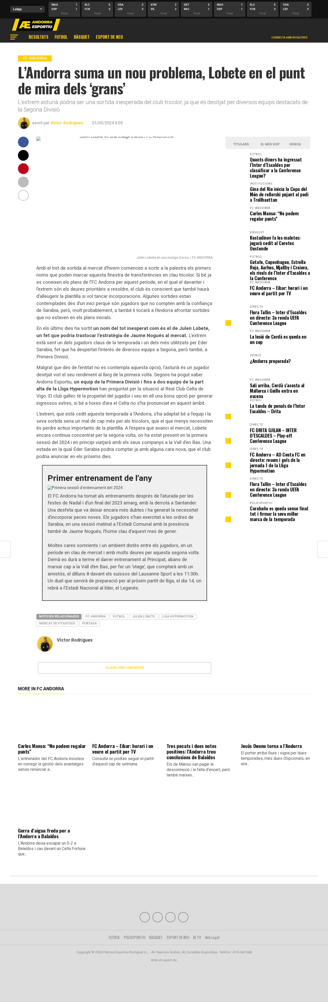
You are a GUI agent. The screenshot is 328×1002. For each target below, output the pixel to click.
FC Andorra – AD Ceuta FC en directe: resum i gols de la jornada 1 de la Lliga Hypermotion (277, 462)
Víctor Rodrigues (66, 122)
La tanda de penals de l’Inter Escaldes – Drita (277, 408)
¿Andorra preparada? (270, 360)
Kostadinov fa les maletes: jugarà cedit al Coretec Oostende (275, 243)
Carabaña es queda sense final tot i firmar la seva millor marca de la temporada (279, 513)
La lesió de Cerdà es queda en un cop (278, 339)
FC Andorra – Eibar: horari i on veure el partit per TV (279, 290)
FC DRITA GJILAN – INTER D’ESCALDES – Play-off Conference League (273, 435)
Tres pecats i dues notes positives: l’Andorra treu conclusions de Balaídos (192, 751)
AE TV (197, 937)
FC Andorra (96, 616)
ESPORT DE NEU (109, 37)
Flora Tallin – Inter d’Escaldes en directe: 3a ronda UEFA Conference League (278, 317)
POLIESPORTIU (134, 937)
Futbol (119, 616)
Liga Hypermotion (177, 616)
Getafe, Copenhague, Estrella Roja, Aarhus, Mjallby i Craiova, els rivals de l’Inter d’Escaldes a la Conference (280, 269)
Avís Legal (212, 937)
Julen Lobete (143, 616)
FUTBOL (61, 37)
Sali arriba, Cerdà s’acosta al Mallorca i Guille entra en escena (277, 390)
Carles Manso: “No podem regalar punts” (274, 216)
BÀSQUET (82, 37)
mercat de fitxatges (57, 623)
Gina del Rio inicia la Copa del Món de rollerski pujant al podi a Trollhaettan (279, 194)
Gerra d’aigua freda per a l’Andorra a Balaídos (44, 833)
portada (89, 623)
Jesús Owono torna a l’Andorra (271, 746)
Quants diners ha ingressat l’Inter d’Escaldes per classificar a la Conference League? (276, 167)
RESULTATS (38, 37)
